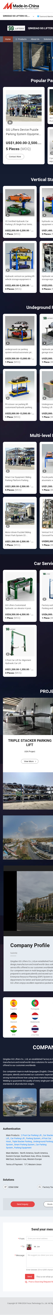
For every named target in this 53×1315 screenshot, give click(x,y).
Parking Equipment (23, 1147)
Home (8, 39)
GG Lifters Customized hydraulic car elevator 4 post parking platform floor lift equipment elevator (18, 607)
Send (29, 1276)
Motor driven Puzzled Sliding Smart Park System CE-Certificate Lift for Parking (18, 534)
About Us (35, 39)
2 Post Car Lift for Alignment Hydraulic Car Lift (18, 662)
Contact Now (15, 156)
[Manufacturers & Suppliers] (21, 5)
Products (22, 39)
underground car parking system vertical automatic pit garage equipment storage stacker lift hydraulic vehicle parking (18, 351)
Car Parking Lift (17, 1138)
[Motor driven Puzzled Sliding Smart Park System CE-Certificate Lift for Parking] (19, 513)
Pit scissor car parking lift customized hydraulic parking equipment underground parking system (18, 406)
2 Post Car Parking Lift (31, 1135)
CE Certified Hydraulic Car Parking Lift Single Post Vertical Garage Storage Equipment (19, 223)
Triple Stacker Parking (22, 1141)
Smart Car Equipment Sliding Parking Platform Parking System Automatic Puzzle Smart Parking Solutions (19, 479)
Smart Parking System (24, 1144)
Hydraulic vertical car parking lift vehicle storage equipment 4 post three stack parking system (19, 278)
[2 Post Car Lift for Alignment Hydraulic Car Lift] (19, 641)
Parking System (33, 1138)
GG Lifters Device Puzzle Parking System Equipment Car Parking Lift (23, 132)
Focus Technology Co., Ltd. (37, 1303)
